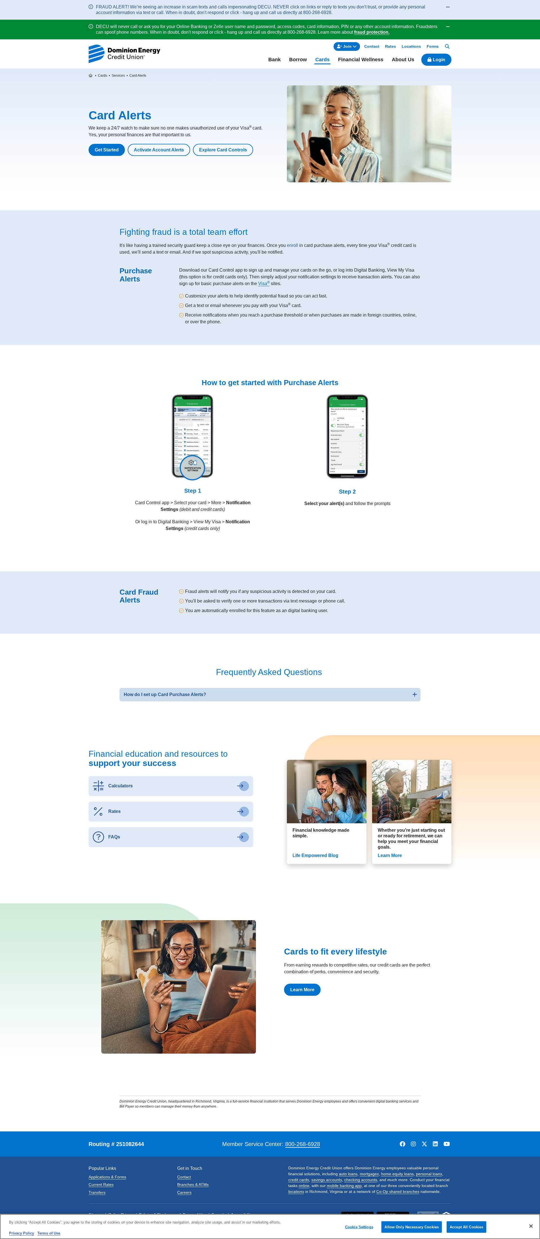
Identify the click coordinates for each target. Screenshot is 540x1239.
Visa (264, 283)
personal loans (429, 1174)
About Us (403, 59)
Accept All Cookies (466, 1227)
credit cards (298, 1179)
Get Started (107, 149)
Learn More (302, 989)
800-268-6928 (302, 1144)
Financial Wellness (360, 59)
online (304, 1185)
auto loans (348, 1174)
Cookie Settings (359, 1227)
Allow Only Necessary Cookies (411, 1227)
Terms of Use (48, 1233)
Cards (322, 59)
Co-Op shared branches (397, 1191)
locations (296, 1191)
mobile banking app (344, 1185)
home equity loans (397, 1174)
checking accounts (360, 1179)
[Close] (531, 1226)
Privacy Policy (21, 1233)
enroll (292, 245)
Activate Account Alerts (159, 149)
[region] (270, 1226)
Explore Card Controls (223, 149)
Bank (274, 59)
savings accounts (326, 1179)
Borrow (298, 59)
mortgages (369, 1174)
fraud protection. (372, 32)
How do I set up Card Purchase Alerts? (165, 694)
